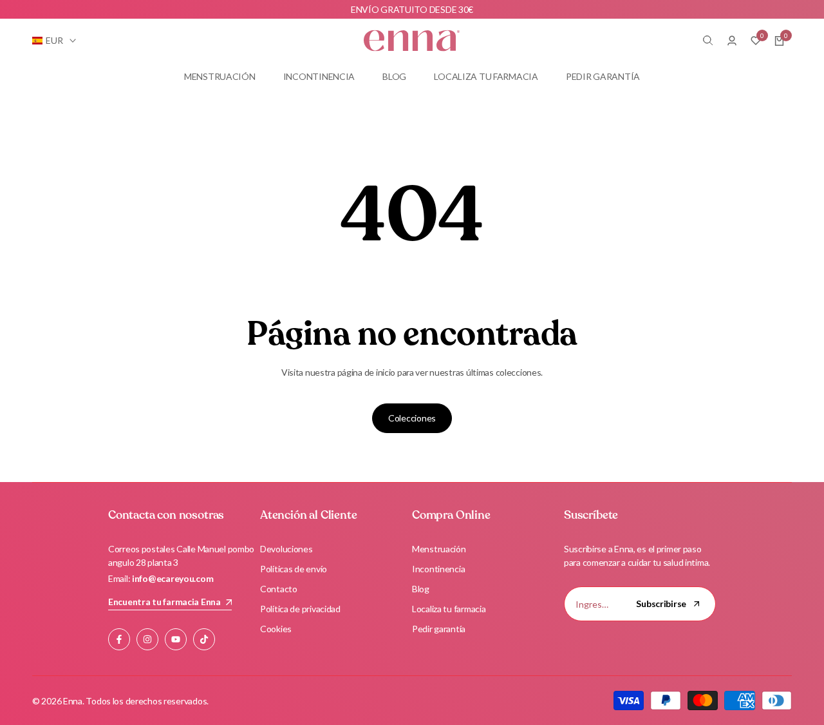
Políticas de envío (293, 568)
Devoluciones (286, 548)
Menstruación (439, 548)
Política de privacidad (300, 608)
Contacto (278, 588)
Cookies (276, 628)
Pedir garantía (438, 628)
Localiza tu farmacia (448, 608)
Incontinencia (438, 568)
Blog (420, 588)
